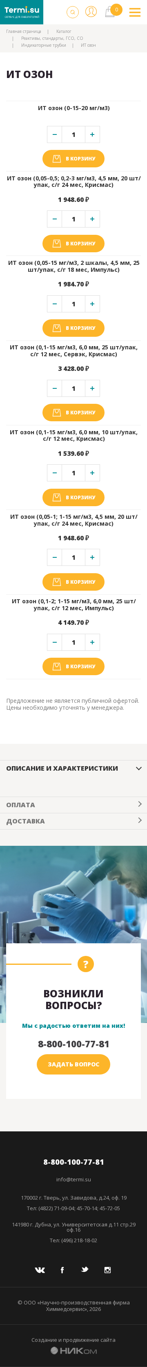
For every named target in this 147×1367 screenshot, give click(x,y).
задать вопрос (73, 1064)
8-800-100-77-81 (73, 1044)
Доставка (25, 821)
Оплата (20, 804)
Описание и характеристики (62, 768)
